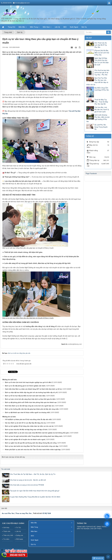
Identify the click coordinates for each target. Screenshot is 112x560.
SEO (32, 536)
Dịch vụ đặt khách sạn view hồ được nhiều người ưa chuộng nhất (27, 412)
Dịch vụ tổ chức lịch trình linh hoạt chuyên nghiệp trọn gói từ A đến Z (28, 382)
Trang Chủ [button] (11, 27)
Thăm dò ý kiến (8, 535)
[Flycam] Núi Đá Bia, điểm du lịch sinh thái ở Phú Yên (101, 52)
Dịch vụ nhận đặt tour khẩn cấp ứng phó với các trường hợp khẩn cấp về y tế (31, 392)
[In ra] (76, 47)
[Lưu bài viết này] (80, 47)
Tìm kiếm (6, 539)
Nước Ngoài (34, 540)
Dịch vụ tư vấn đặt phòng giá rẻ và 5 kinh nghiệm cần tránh (25, 386)
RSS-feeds (19, 539)
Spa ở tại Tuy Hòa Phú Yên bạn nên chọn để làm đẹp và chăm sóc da (97, 81)
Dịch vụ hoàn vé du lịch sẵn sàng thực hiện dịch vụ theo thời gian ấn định (30, 399)
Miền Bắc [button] (22, 27)
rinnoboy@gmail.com (22, 3)
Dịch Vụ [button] (84, 27)
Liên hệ (18, 531)
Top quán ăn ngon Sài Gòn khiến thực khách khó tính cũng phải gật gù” (35, 491)
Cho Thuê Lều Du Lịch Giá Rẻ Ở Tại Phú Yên (100, 45)
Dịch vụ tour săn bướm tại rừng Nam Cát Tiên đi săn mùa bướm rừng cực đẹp (31, 446)
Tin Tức (18, 527)
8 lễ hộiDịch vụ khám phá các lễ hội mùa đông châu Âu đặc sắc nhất (28, 419)
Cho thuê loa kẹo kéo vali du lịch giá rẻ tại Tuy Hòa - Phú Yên (101, 72)
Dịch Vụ (33, 544)
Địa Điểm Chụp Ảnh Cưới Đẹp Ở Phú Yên (101, 89)
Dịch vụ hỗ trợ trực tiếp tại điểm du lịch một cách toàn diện (25, 396)
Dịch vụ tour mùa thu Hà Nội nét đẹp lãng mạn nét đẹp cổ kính (26, 429)
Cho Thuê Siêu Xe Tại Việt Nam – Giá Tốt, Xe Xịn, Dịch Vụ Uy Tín (32, 474)
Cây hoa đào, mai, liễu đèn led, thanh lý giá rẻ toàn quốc (101, 109)
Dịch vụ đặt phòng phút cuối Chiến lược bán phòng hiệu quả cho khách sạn (31, 402)
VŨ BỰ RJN (46, 513)
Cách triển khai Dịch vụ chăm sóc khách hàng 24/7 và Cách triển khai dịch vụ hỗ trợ (33, 389)
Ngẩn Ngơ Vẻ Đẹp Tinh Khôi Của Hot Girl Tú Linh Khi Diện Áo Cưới (101, 61)
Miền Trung (34, 527)
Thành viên (6, 531)
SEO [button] (64, 27)
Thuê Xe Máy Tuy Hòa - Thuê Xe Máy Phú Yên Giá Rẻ (101, 101)
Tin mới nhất (5, 469)
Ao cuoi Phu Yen (8, 513)
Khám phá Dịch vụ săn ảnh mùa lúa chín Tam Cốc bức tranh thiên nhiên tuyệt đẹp (33, 449)
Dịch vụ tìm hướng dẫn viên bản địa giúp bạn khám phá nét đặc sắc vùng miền (32, 409)
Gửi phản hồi (99, 558)
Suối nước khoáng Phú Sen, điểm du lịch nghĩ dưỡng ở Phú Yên (98, 118)
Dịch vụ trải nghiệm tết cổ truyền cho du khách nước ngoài (25, 439)
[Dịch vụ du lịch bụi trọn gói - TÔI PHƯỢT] (9, 12)
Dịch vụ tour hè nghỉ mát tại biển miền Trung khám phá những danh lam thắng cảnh (33, 436)
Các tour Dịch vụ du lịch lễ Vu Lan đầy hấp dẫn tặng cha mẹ (25, 423)
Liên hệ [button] (57, 27)
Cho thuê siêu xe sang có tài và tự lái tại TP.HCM (27, 485)
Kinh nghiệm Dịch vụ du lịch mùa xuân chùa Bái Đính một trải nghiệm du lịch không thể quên (37, 433)
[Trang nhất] (3, 27)
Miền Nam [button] (46, 27)
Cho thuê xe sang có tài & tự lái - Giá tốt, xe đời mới (28, 480)
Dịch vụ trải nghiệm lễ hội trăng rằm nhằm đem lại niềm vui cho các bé (29, 426)
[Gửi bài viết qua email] (72, 47)
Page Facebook (91, 173)
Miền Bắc (34, 523)
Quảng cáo (19, 535)
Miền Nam (34, 531)
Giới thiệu (6, 527)
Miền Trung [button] (34, 27)
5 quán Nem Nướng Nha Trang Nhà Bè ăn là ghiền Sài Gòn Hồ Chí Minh (35, 497)
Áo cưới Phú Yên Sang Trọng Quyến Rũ (101, 127)
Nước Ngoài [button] (74, 27)
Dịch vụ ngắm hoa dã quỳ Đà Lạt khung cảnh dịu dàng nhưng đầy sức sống (30, 443)
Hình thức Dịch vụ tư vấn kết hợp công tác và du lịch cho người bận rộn (29, 406)
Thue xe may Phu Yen (24, 513)
